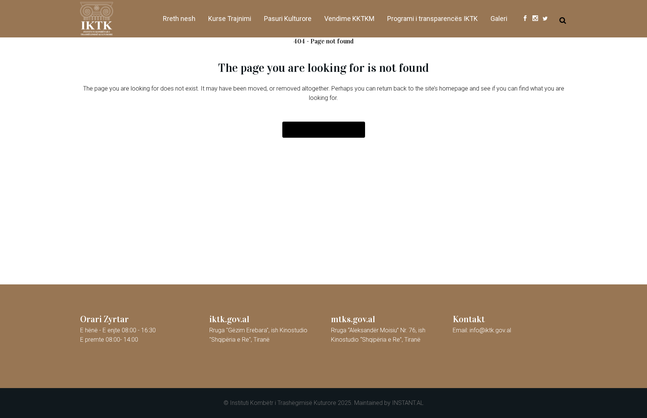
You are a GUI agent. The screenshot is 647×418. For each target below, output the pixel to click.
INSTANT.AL (407, 402)
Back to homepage (324, 129)
